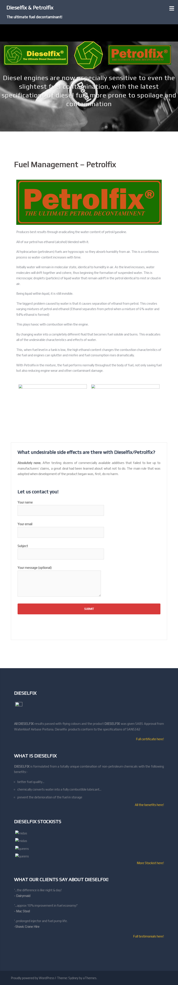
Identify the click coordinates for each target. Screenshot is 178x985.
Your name (25, 502)
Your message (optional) (35, 567)
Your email (25, 524)
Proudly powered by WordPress (32, 978)
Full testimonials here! (148, 936)
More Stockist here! (150, 863)
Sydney (73, 978)
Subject (23, 546)
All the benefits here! (149, 805)
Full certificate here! (150, 739)
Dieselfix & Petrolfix (30, 7)
